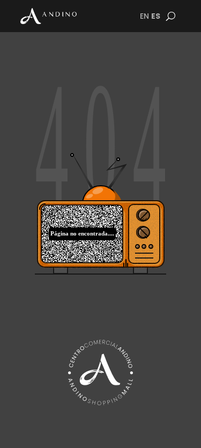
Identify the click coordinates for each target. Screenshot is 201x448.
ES (155, 16)
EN (144, 16)
